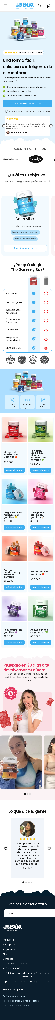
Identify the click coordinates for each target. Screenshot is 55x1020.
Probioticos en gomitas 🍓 (39, 573)
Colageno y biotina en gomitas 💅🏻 (37, 515)
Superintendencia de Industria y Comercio (26, 981)
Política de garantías (14, 996)
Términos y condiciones (16, 1005)
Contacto (8, 958)
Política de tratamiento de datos (21, 1000)
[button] (6, 6)
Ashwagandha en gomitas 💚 (39, 631)
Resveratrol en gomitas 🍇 (13, 631)
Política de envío (12, 968)
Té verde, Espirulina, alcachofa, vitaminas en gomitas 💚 (38, 455)
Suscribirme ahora (25, 103)
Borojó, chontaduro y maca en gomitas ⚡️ (12, 573)
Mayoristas (9, 949)
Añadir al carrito (23, 248)
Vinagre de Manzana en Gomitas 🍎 (11, 454)
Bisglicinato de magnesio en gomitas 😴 (13, 515)
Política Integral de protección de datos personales (28, 975)
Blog (5, 954)
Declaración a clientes (15, 963)
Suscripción (9, 944)
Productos (8, 939)
